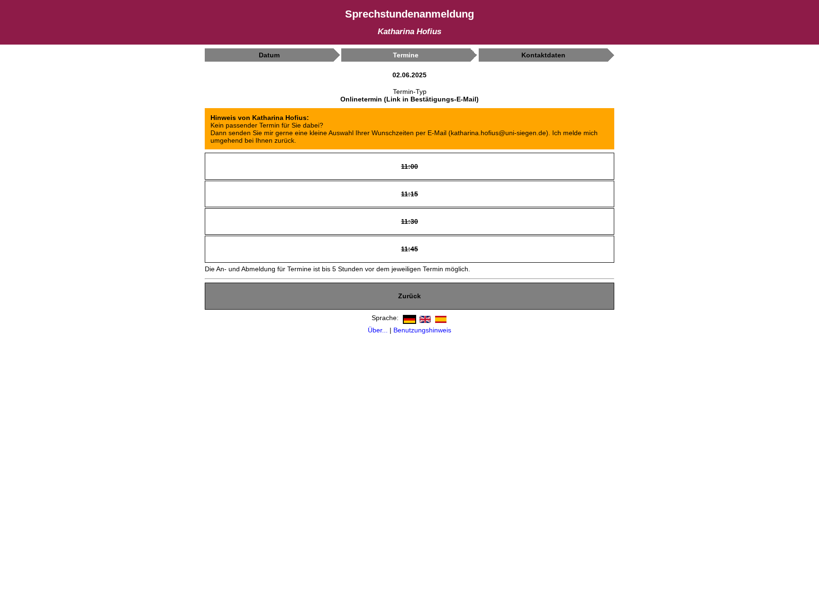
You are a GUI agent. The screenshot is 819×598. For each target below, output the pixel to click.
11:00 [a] (409, 165)
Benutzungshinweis (422, 330)
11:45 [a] (409, 248)
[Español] (439, 318)
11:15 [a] (409, 193)
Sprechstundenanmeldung (409, 14)
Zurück (409, 296)
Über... (378, 330)
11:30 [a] (409, 220)
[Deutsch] (408, 318)
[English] (424, 318)
